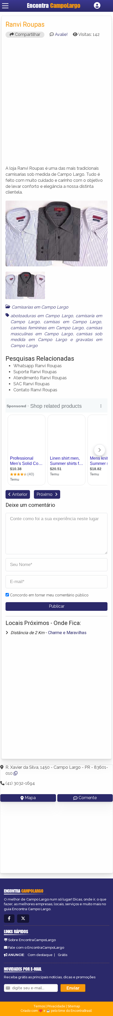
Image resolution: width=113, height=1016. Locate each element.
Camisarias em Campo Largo (40, 307)
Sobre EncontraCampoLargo (32, 940)
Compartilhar (27, 34)
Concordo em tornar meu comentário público (49, 595)
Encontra (53, 5)
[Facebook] (9, 918)
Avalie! (61, 34)
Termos (39, 1006)
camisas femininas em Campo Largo (47, 327)
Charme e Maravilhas (67, 632)
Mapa (30, 797)
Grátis (62, 955)
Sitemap (74, 1006)
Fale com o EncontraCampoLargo (36, 947)
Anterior (19, 494)
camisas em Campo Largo (72, 321)
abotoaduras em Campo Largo (42, 315)
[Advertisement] (56, 104)
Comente (88, 797)
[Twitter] (23, 918)
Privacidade (56, 1006)
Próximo (45, 494)
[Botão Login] (97, 5)
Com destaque (40, 955)
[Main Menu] (5, 6)
